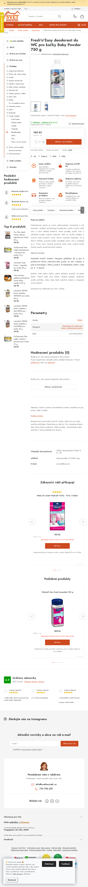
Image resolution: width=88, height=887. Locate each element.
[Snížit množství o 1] (36, 142)
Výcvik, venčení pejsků (16, 147)
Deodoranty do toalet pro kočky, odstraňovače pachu (71, 327)
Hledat (59, 16)
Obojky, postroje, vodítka (17, 93)
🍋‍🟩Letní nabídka (17, 41)
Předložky (14, 129)
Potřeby (13, 66)
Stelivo (11, 110)
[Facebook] (47, 801)
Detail (57, 546)
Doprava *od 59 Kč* (18, 848)
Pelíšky (11, 100)
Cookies (49, 850)
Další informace (18, 874)
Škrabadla (12, 113)
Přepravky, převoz (15, 106)
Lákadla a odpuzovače (16, 84)
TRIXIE (70, 150)
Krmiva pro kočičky (18, 53)
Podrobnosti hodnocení (60, 54)
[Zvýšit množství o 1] (43, 142)
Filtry (13, 139)
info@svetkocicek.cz (46, 784)
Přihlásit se (69, 744)
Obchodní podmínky (69, 848)
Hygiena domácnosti (16, 81)
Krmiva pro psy (16, 60)
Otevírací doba (56, 848)
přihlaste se (35, 362)
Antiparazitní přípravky (16, 71)
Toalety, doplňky (14, 116)
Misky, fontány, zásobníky (17, 87)
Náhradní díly (13, 90)
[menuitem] (10, 25)
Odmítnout (49, 864)
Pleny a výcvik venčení (18, 142)
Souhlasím (66, 864)
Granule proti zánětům (70, 850)
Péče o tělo (13, 97)
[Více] (82, 25)
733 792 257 (75, 16)
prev (32, 521)
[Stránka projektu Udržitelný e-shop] (58, 858)
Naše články (57, 850)
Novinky (13, 167)
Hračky (11, 77)
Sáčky (13, 135)
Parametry (51, 210)
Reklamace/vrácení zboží (19, 850)
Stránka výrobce (37, 416)
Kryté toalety (15, 119)
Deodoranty (15, 132)
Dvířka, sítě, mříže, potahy (17, 74)
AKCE (12, 47)
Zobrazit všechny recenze (34, 681)
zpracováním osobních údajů (32, 749)
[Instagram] (52, 801)
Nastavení (12, 880)
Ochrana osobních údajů (37, 850)
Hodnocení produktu (66, 210)
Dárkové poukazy (14, 154)
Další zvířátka (15, 161)
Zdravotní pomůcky (15, 150)
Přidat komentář (53, 387)
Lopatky (13, 126)
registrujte (51, 362)
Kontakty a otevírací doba (12, 9)
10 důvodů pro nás (33, 848)
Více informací (71, 115)
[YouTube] (57, 801)
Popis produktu (38, 210)
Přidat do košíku (64, 142)
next (82, 521)
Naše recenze (45, 848)
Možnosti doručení (78, 124)
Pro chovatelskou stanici (17, 103)
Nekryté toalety (16, 122)
